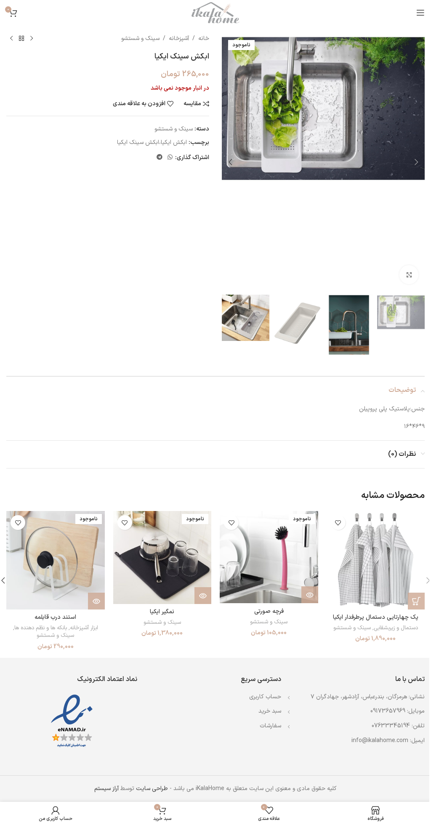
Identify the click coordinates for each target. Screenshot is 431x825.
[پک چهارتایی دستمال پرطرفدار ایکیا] (376, 560)
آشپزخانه (179, 38)
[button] (416, 162)
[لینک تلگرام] (159, 158)
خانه (203, 38)
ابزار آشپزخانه (84, 628)
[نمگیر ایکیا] (162, 557)
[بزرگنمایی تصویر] (408, 274)
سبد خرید (269, 711)
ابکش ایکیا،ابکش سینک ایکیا (152, 142)
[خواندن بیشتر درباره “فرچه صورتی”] (309, 594)
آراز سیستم (106, 788)
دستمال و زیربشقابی (396, 628)
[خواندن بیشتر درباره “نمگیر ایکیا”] (202, 595)
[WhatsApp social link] (170, 158)
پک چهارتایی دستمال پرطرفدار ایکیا (375, 617)
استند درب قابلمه (55, 617)
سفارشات (270, 725)
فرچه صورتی (269, 611)
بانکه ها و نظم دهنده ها (40, 628)
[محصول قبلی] (32, 39)
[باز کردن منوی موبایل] (420, 12)
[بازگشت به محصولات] (21, 39)
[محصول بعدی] (11, 39)
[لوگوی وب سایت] (215, 12)
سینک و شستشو (140, 38)
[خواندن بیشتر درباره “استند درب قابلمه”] (96, 601)
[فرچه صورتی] (269, 557)
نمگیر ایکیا (162, 611)
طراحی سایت (152, 788)
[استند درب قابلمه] (55, 560)
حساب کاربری (265, 696)
